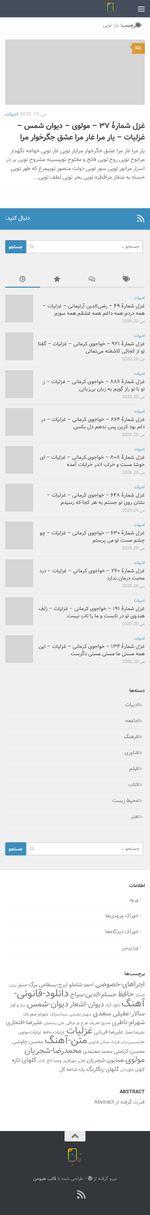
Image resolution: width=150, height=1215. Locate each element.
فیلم (133, 769)
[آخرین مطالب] (22, 280)
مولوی (135, 1060)
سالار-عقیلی (129, 1014)
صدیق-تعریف (100, 1023)
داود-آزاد (112, 1005)
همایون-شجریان (105, 1060)
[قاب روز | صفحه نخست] (110, 9)
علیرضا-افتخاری (24, 1022)
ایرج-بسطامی (53, 985)
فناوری (131, 753)
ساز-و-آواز (17, 1005)
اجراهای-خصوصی (120, 984)
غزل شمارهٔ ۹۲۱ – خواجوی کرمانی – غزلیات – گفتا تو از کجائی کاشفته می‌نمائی (91, 347)
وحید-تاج (54, 1060)
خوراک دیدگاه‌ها (121, 932)
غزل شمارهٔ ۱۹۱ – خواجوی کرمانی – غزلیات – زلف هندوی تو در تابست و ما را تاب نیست (92, 612)
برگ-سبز (27, 984)
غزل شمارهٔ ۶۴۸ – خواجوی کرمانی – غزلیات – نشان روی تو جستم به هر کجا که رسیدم (96, 499)
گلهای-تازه (24, 1060)
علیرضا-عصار (135, 1032)
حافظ (126, 995)
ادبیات (11, 114)
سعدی (102, 1013)
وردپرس (130, 948)
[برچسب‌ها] (127, 280)
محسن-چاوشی (28, 1042)
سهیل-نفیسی (80, 1014)
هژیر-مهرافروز (74, 1061)
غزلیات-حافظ (54, 1032)
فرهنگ (131, 737)
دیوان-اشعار (87, 1004)
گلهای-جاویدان (132, 1069)
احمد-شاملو (81, 985)
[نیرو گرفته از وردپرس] (90, 1178)
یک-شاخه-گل (72, 1070)
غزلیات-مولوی (30, 1032)
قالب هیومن (44, 1178)
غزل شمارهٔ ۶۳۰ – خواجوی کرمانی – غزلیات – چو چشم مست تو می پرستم (92, 537)
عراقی (70, 1023)
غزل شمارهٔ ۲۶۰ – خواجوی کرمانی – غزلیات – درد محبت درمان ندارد (92, 574)
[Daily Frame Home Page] (129, 218)
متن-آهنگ (66, 1041)
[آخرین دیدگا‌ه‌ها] (92, 280)
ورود (133, 900)
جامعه (131, 721)
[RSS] (140, 218)
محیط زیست (125, 801)
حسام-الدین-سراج (93, 995)
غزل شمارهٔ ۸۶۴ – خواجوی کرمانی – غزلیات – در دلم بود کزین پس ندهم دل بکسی (93, 423)
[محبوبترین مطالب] (57, 280)
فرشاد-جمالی (110, 1042)
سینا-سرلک (59, 1014)
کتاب (133, 785)
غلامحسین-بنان (133, 1042)
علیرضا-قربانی (108, 1032)
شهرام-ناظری (128, 1023)
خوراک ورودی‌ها (121, 916)
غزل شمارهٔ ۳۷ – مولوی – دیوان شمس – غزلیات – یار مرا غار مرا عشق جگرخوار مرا (81, 132)
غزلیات (79, 1031)
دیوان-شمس (47, 1004)
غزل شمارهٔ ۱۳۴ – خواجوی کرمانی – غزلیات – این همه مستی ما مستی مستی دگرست (92, 650)
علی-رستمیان (54, 1023)
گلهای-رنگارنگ (103, 1069)
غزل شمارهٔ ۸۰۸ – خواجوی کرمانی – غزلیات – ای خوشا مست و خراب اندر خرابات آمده (92, 461)
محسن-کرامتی (129, 1051)
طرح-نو (82, 1023)
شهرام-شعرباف (35, 1014)
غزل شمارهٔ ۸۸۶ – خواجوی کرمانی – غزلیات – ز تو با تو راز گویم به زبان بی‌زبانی (94, 385)
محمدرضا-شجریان (53, 1051)
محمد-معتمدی (97, 1052)
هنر (134, 817)
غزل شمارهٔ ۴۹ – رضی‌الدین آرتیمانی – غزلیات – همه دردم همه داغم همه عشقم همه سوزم (94, 310)
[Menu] (141, 8)
